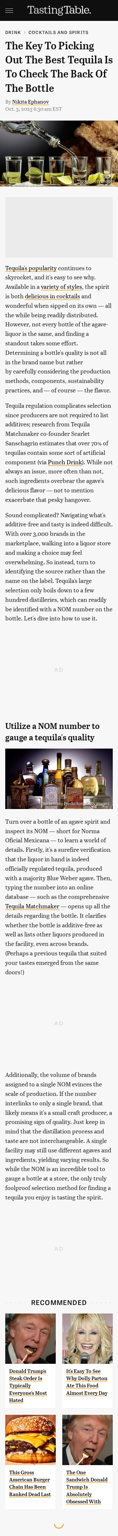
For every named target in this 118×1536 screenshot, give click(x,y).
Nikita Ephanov (30, 101)
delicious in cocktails (52, 296)
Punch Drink (65, 462)
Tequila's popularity (31, 268)
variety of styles (61, 286)
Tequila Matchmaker (32, 906)
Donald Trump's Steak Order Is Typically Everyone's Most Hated (28, 1386)
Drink (13, 32)
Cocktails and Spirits (58, 32)
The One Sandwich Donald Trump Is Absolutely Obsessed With (87, 1487)
